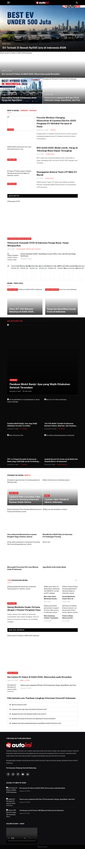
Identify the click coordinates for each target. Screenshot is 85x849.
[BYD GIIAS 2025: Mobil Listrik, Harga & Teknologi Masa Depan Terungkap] (20, 153)
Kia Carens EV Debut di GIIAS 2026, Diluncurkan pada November (31, 74)
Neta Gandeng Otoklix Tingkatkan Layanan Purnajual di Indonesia (51, 617)
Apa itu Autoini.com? (19, 705)
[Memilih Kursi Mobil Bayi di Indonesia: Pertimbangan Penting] (60, 520)
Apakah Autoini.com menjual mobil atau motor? (29, 714)
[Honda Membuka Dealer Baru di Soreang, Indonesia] (70, 590)
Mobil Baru (6, 44)
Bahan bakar (62, 464)
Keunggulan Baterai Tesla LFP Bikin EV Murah (57, 173)
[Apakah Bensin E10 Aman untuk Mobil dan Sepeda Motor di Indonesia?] (61, 445)
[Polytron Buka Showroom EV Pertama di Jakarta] (70, 609)
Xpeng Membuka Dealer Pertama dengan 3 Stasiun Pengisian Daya (23, 608)
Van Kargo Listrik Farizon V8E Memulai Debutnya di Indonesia (41, 810)
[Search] (76, 2)
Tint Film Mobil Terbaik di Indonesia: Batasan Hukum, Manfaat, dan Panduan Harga (60, 425)
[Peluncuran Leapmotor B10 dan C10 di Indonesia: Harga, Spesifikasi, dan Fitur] (64, 91)
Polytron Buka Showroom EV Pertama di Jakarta (69, 617)
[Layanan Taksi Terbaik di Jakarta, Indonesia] (60, 492)
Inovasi (10, 129)
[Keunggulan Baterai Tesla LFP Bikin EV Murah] (20, 177)
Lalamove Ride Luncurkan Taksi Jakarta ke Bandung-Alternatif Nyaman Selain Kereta (24, 499)
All (75, 580)
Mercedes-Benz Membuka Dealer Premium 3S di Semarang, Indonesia (50, 598)
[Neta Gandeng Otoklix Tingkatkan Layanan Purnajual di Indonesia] (52, 609)
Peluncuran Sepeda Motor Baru (19, 238)
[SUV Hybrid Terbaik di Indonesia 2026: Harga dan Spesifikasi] (21, 91)
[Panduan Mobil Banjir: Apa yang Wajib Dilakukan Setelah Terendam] (42, 359)
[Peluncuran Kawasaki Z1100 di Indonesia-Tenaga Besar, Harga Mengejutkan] (42, 220)
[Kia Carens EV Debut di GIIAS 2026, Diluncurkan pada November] (42, 65)
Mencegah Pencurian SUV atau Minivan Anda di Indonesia (22, 568)
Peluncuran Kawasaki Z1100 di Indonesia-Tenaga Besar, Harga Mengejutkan (38, 244)
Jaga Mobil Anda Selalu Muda (54, 567)
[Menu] (8, 2)
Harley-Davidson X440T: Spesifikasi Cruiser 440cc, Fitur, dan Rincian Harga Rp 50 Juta (48, 255)
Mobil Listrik (7, 70)
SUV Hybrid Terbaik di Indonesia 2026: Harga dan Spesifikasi (19, 99)
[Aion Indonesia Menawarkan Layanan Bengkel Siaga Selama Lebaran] (24, 520)
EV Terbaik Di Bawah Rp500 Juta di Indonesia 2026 (34, 47)
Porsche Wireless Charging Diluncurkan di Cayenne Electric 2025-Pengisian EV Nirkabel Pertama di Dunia (57, 122)
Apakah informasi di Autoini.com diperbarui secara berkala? (34, 718)
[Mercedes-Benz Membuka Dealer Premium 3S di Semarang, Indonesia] (52, 590)
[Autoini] (42, 2)
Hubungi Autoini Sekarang (26, 768)
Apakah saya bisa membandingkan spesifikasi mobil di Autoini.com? (36, 723)
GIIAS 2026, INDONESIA (16, 630)
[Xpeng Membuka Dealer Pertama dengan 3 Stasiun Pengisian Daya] (24, 595)
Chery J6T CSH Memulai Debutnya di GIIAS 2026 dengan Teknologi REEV (21, 310)
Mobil (47, 495)
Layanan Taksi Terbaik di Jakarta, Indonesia (56, 500)
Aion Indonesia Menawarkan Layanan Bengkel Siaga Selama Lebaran (22, 535)
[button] (42, 704)
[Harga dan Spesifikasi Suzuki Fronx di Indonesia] (62, 301)
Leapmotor (48, 94)
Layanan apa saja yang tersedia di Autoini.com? (29, 709)
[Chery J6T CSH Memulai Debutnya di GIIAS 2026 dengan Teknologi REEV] (24, 301)
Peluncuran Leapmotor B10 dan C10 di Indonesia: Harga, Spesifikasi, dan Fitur (62, 99)
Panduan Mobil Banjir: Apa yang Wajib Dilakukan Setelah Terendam (40, 386)
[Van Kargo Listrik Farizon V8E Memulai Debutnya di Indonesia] (12, 813)
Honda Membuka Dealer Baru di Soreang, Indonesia (69, 598)
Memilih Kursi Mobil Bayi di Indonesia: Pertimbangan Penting (57, 535)
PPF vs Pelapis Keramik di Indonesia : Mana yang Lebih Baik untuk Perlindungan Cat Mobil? (24, 460)
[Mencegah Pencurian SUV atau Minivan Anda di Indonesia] (24, 552)
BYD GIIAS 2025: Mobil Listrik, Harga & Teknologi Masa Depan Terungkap (57, 149)
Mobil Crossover (52, 289)
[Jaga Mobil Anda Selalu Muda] (60, 552)
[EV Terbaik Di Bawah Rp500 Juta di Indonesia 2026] (42, 28)
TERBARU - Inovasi (21, 110)
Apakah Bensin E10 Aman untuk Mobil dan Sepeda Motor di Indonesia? (61, 460)
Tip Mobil (13, 380)
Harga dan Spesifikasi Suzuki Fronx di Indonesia (61, 310)
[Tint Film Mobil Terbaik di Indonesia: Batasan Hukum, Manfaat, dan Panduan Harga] (61, 410)
